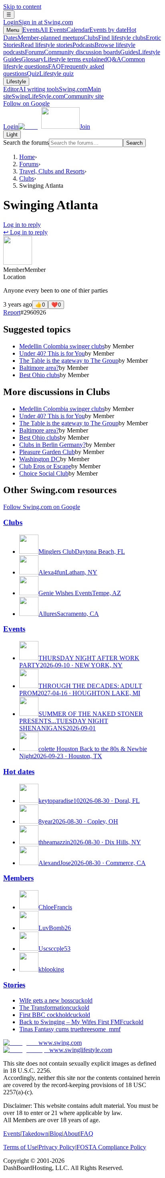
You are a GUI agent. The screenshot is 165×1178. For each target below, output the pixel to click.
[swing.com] (49, 126)
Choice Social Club (43, 473)
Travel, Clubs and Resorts (52, 171)
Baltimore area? (39, 367)
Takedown (35, 1133)
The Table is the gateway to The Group (69, 360)
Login (38, 22)
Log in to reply (22, 224)
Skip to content (22, 6)
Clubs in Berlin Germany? (52, 444)
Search (134, 143)
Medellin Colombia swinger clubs (62, 346)
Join (85, 126)
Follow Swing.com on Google (41, 506)
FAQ (86, 1133)
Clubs (114, 37)
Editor (31, 89)
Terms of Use (20, 1147)
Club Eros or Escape (45, 466)
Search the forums (26, 142)
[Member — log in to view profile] (17, 262)
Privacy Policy (56, 1147)
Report (11, 312)
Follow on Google (26, 103)
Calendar (96, 29)
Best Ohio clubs (39, 375)
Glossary (64, 59)
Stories (14, 985)
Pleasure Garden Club (47, 451)
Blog (56, 1133)
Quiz (50, 73)
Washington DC (39, 459)
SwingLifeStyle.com (58, 96)
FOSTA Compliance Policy (111, 1147)
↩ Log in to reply (25, 232)
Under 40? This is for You (52, 353)
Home (27, 156)
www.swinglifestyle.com (80, 1049)
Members (18, 878)
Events (44, 29)
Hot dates (18, 771)
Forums (72, 52)
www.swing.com (60, 1042)
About (71, 1133)
